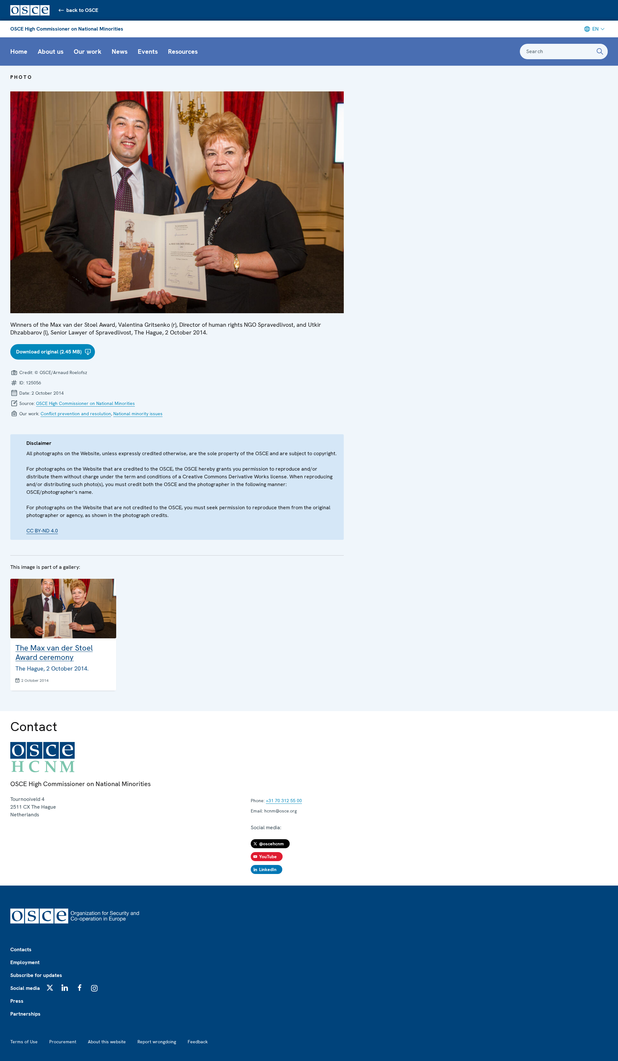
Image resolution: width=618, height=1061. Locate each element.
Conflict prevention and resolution (76, 414)
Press (16, 1001)
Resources (183, 51)
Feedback (198, 1042)
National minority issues (138, 414)
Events (148, 51)
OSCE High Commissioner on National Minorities (66, 28)
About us (50, 51)
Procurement (62, 1042)
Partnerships (25, 1013)
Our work (87, 51)
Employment (25, 962)
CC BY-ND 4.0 (42, 530)
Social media (25, 988)
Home (18, 51)
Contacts (21, 949)
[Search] (600, 51)
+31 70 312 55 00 (284, 800)
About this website (107, 1042)
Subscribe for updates (36, 975)
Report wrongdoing (156, 1042)
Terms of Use (24, 1042)
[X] (50, 987)
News (119, 51)
